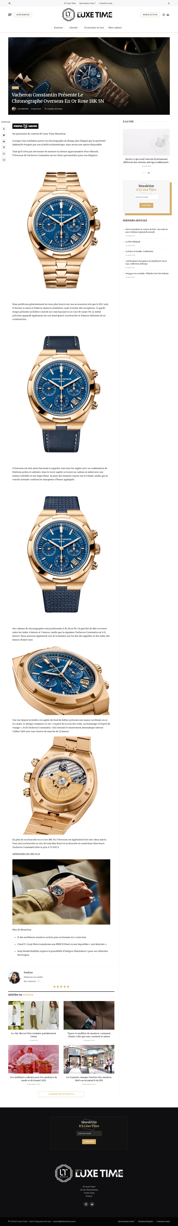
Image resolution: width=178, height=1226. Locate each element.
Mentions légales (145, 1221)
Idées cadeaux (115, 27)
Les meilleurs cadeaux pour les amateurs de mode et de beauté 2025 (33, 1079)
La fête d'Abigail (132, 242)
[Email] (4, 159)
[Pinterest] (4, 147)
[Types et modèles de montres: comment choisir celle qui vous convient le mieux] (89, 1015)
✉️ (38, 981)
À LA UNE (128, 121)
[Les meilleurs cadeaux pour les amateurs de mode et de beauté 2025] (33, 1059)
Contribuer (23, 15)
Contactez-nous (105, 3)
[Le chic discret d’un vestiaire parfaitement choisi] (33, 1015)
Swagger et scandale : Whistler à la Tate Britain (146, 273)
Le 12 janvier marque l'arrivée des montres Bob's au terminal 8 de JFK (89, 1079)
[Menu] (10, 15)
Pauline (24, 109)
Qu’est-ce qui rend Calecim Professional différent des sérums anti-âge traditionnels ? (146, 161)
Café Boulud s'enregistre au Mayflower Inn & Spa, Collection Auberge (146, 262)
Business (58, 27)
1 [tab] (144, 173)
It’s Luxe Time (70, 3)
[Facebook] (4, 129)
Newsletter (150, 15)
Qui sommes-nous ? (87, 3)
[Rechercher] (9, 3)
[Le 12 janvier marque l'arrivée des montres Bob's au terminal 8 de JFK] (89, 1059)
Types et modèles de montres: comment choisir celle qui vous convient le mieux (89, 1035)
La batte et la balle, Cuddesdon (139, 251)
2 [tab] (146, 173)
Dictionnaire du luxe (94, 27)
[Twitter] (4, 135)
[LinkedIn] (4, 141)
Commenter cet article (61, 1094)
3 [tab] (149, 173)
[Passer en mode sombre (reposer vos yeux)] (168, 3)
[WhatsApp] (4, 153)
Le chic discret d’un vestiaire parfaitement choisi (33, 1035)
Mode (15, 88)
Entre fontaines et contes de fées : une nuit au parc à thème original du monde (146, 230)
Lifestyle (73, 27)
